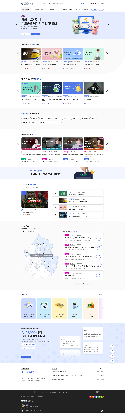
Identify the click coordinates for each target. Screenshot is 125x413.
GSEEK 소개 (26, 357)
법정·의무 (65, 9)
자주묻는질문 (53, 392)
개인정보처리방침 (31, 396)
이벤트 (70, 9)
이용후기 (92, 3)
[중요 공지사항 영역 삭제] (102, 410)
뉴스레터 (71, 392)
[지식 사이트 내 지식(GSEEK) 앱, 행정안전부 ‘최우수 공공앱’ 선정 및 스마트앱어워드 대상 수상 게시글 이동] (23, 405)
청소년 (93, 118)
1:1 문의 (59, 392)
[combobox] (46, 3)
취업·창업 (33, 122)
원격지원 (65, 392)
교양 (42, 118)
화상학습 (52, 9)
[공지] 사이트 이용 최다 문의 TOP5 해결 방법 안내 (36, 410)
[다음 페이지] (89, 283)
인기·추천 (58, 9)
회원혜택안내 (30, 392)
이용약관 (23, 396)
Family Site (98, 392)
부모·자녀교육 (85, 118)
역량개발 (35, 118)
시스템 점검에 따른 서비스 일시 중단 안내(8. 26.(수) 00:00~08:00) (67, 375)
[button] (16, 25)
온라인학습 (36, 9)
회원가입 (94, 9)
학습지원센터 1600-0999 (41, 392)
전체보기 (100, 184)
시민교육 (25, 122)
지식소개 (23, 392)
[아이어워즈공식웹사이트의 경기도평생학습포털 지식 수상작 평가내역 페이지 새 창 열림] (27, 405)
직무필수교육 (26, 118)
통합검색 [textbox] (45, 3)
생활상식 (49, 118)
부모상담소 (77, 9)
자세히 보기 (35, 34)
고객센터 (102, 3)
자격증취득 (41, 122)
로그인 (100, 9)
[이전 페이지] (78, 283)
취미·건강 (57, 118)
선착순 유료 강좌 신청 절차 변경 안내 (60, 372)
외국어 (49, 122)
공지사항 (97, 3)
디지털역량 (66, 118)
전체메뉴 (27, 9)
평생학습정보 (85, 9)
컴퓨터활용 (75, 118)
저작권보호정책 (40, 396)
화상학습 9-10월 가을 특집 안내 (59, 379)
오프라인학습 (44, 9)
